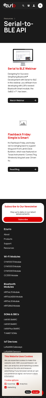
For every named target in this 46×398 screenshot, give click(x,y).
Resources (8, 18)
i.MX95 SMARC (10, 319)
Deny (28, 392)
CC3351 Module (11, 275)
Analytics (23, 384)
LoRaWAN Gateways (13, 347)
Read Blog (14, 169)
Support (7, 243)
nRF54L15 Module (12, 292)
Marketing (11, 387)
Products (8, 239)
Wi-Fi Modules (12, 256)
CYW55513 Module (12, 266)
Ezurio (7, 229)
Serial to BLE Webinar (22, 68)
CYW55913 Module (12, 271)
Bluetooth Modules (10, 285)
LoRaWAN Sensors (12, 351)
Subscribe (23, 219)
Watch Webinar (17, 100)
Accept (35, 392)
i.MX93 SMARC (10, 324)
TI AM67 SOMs (10, 333)
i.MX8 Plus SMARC (12, 328)
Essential (11, 384)
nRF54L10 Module (12, 301)
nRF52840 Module (12, 305)
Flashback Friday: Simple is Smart (19, 136)
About (6, 234)
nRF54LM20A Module (13, 296)
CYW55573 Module (12, 261)
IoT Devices (10, 341)
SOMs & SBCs (11, 314)
